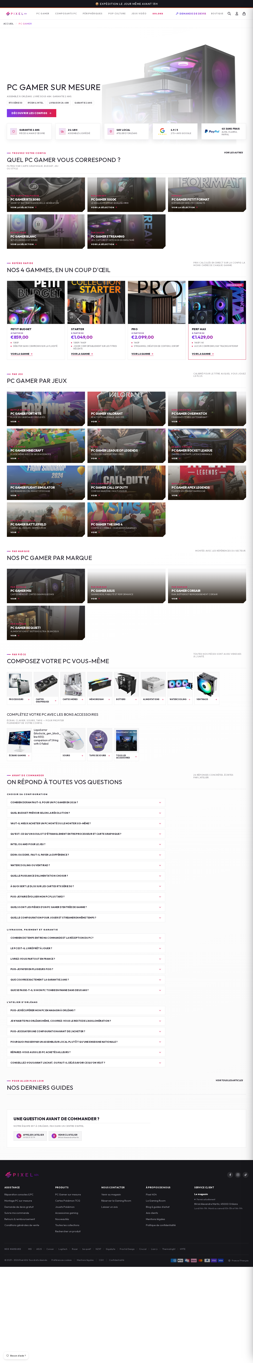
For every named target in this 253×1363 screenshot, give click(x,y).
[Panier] (244, 13)
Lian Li (154, 1249)
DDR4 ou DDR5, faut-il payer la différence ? (39, 854)
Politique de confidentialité (161, 1225)
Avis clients (152, 1212)
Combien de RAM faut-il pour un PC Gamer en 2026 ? (44, 802)
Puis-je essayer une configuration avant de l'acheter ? (47, 1031)
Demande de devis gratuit (19, 1206)
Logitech (63, 1249)
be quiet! (86, 1249)
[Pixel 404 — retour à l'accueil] (21, 1174)
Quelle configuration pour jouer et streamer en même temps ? (53, 917)
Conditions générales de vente (21, 1225)
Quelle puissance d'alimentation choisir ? (39, 875)
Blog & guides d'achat (158, 1206)
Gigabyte (110, 1249)
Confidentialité (116, 1260)
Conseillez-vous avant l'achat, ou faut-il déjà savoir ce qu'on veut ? (57, 1062)
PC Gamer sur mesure (68, 1194)
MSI (30, 1249)
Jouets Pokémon (65, 1206)
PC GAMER (42, 13)
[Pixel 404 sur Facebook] (230, 1175)
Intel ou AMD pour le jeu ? (27, 844)
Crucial (142, 1249)
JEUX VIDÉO (138, 13)
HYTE (182, 1249)
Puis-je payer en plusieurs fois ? (31, 969)
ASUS (39, 1249)
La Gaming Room (156, 1200)
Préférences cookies (61, 1260)
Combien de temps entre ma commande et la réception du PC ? (52, 937)
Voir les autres (233, 152)
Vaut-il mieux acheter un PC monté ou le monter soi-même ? (50, 823)
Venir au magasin (111, 1194)
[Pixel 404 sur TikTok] (246, 1175)
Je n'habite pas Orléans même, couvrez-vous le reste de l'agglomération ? (60, 1020)
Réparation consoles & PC (18, 1194)
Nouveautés (62, 1219)
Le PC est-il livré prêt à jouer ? (31, 948)
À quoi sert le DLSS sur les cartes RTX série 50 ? (42, 886)
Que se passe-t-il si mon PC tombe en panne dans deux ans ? (49, 990)
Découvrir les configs (29, 113)
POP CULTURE (117, 13)
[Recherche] (229, 13)
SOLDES (158, 13)
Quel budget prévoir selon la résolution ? (40, 812)
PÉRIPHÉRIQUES (93, 13)
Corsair (50, 1249)
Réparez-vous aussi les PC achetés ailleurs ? (40, 1052)
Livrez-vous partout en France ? (32, 958)
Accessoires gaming (66, 1212)
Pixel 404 (151, 1194)
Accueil (8, 23)
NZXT (98, 1249)
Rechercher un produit (68, 1231)
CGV (101, 1260)
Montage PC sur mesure (18, 1200)
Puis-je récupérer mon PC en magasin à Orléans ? (43, 1010)
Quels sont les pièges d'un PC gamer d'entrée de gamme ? (48, 907)
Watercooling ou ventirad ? (30, 865)
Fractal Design (127, 1249)
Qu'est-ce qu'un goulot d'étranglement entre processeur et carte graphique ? (66, 834)
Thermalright (168, 1249)
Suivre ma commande (16, 1212)
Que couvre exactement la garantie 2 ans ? (39, 979)
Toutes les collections (67, 1225)
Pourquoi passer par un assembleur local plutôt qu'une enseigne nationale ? (64, 1041)
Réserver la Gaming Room (116, 1200)
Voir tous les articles (229, 1080)
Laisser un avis (109, 1206)
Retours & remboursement (19, 1219)
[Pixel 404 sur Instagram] (238, 1175)
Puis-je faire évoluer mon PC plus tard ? (37, 896)
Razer (75, 1249)
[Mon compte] (236, 13)
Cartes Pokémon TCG (67, 1200)
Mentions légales (155, 1219)
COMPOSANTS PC (66, 13)
